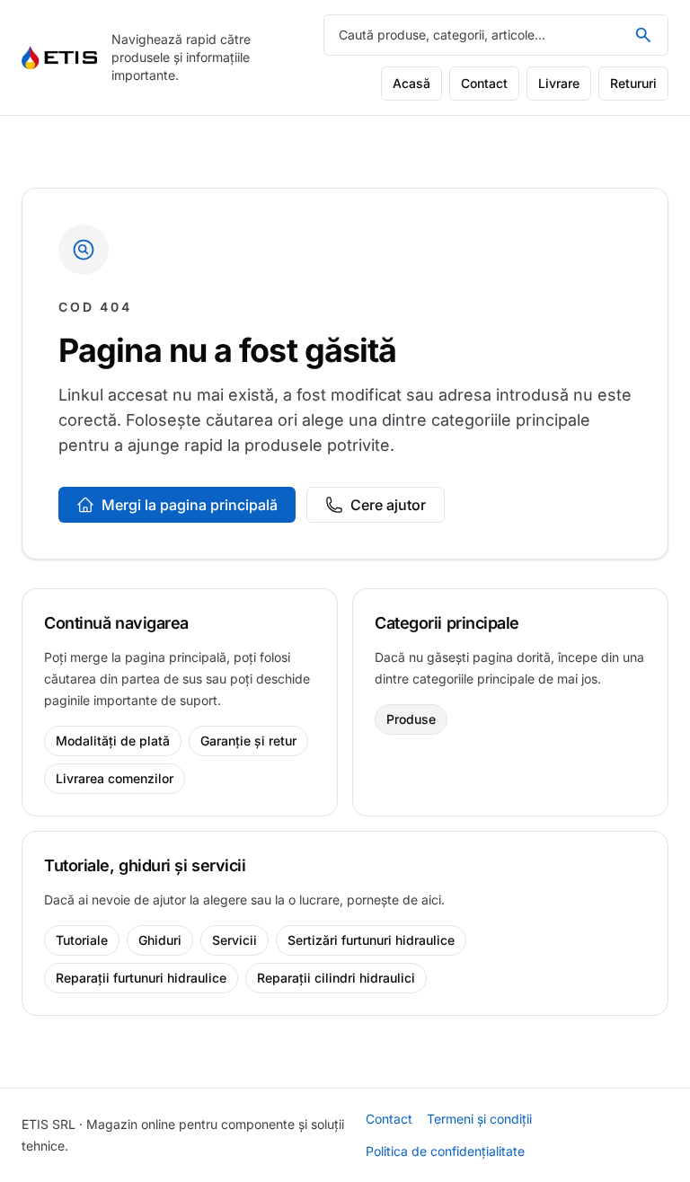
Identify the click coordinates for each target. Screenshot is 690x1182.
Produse (411, 719)
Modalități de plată (113, 740)
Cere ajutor (388, 505)
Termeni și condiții (479, 1118)
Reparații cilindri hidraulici (336, 977)
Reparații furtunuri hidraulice (141, 977)
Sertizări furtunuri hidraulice (371, 940)
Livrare (558, 83)
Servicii (234, 940)
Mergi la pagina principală (190, 505)
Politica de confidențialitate (445, 1151)
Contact (484, 83)
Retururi (633, 83)
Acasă (411, 83)
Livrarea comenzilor (114, 778)
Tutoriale (82, 940)
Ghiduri (159, 940)
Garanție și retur (248, 740)
